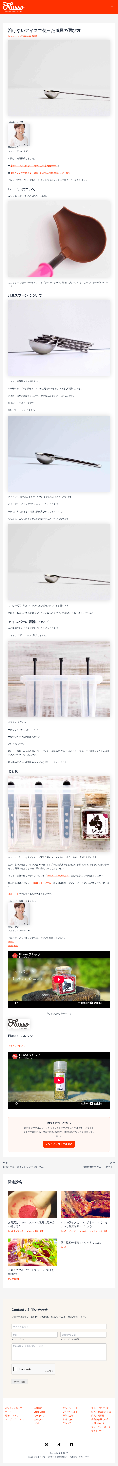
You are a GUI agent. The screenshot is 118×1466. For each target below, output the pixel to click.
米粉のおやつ (69, 1419)
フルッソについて (100, 1408)
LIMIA (11, 941)
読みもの (38, 1419)
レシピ (37, 1423)
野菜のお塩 (68, 1415)
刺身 (17, 1279)
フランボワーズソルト (24, 1231)
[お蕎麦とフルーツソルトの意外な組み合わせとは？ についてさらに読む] (32, 1204)
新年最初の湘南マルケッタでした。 (81, 1242)
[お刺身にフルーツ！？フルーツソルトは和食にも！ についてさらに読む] (32, 1252)
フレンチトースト (95, 1231)
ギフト (8, 1412)
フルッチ (67, 1423)
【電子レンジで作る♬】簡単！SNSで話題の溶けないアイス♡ (40, 173)
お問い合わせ (97, 1423)
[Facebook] (71, 1444)
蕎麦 (41, 1231)
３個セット (13, 894)
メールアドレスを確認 (69, 1339)
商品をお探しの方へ (101, 1419)
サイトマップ (97, 1430)
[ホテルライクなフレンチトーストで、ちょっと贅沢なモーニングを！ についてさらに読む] (85, 1204)
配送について (11, 1415)
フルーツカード (70, 1408)
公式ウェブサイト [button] (16, 1046)
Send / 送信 (19, 1381)
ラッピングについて (14, 1419)
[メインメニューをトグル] (112, 7)
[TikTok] (59, 1444)
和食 (37, 1231)
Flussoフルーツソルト (57, 875)
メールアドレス (18, 1339)
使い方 (11, 1231)
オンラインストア (13, 1408)
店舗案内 (38, 1408)
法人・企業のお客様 (101, 1412)
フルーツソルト (70, 1412)
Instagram (13, 945)
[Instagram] (46, 1444)
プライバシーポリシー (102, 1427)
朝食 (105, 1231)
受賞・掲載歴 (97, 1415)
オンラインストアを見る (59, 1144)
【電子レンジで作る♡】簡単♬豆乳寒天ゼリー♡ (33, 165)
